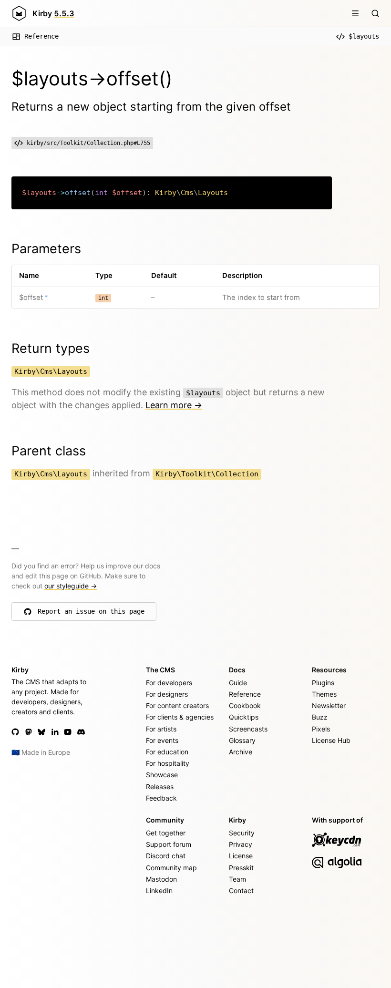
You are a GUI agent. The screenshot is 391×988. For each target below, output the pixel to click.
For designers (167, 694)
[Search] (375, 13)
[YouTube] (67, 732)
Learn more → (173, 405)
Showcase (162, 775)
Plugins (323, 683)
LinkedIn (159, 890)
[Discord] (81, 732)
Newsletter (329, 705)
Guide (238, 683)
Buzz (320, 717)
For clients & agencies (180, 717)
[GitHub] (15, 732)
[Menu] (355, 13)
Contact (241, 890)
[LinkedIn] (55, 732)
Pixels (321, 729)
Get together (165, 833)
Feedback (161, 798)
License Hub (331, 740)
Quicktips (243, 717)
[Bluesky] (41, 732)
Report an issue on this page (91, 613)
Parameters (46, 249)
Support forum (168, 844)
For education (167, 752)
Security (242, 833)
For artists (161, 729)
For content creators (177, 705)
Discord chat (165, 856)
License (241, 856)
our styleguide (70, 586)
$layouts (364, 36)
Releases (160, 786)
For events (162, 740)
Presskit (241, 868)
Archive (240, 752)
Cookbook (245, 705)
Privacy (240, 844)
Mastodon (161, 879)
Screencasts (248, 729)
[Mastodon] (28, 732)
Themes (324, 694)
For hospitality (167, 763)
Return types (50, 348)
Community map (171, 868)
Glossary (242, 740)
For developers (169, 683)
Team (237, 879)
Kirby (53, 13)
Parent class (48, 451)
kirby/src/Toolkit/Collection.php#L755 (88, 143)
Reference (41, 36)
